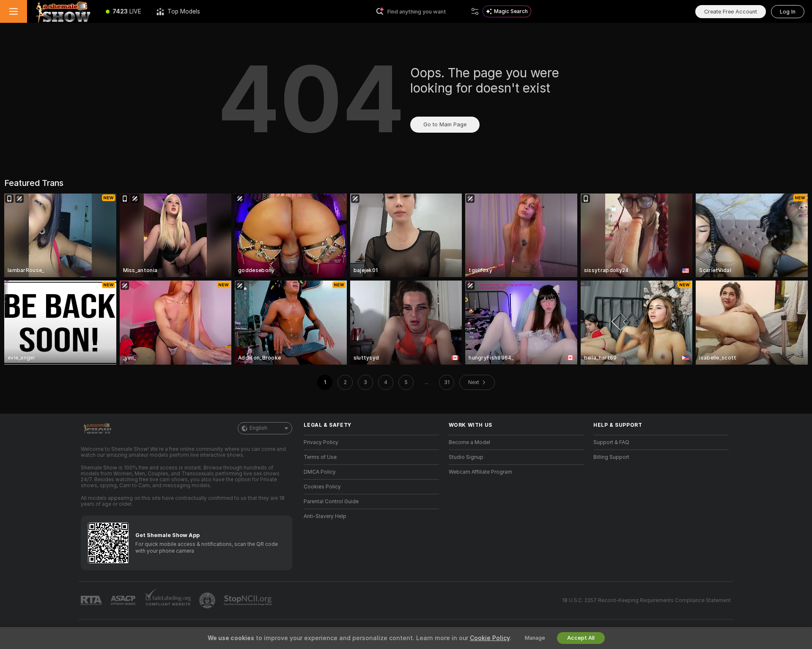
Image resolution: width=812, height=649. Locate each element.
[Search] (475, 11)
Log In (788, 11)
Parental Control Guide (331, 501)
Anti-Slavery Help (325, 516)
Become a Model (469, 442)
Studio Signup (466, 457)
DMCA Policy (320, 472)
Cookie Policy (490, 638)
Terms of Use (320, 457)
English (258, 428)
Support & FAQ (611, 442)
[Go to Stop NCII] (249, 600)
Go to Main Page (444, 124)
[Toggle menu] (13, 11)
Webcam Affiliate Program (480, 472)
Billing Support (611, 457)
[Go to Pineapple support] (208, 600)
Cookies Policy (322, 487)
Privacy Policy (321, 442)
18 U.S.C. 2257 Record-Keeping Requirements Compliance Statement (646, 600)
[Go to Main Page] (62, 11)
